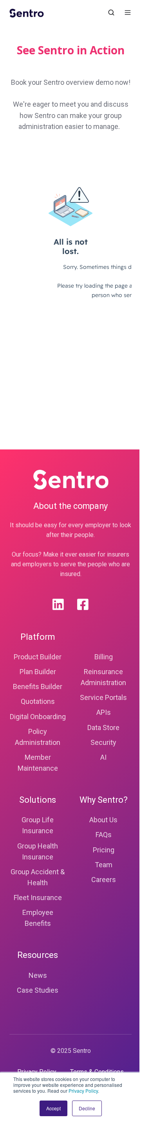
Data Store (103, 727)
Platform (37, 637)
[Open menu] (128, 12)
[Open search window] (111, 12)
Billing (103, 657)
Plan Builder (38, 672)
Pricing (103, 850)
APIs (103, 712)
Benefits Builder (37, 686)
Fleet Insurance (38, 897)
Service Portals (103, 697)
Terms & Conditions (97, 1072)
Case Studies (37, 990)
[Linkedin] (58, 604)
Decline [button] (87, 1108)
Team (103, 865)
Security (103, 742)
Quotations (38, 701)
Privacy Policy (83, 1090)
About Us (103, 820)
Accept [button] (53, 1108)
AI (103, 757)
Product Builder (37, 657)
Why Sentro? (104, 800)
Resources (37, 955)
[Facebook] (82, 604)
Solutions (37, 800)
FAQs (104, 834)
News (38, 975)
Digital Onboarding (38, 716)
